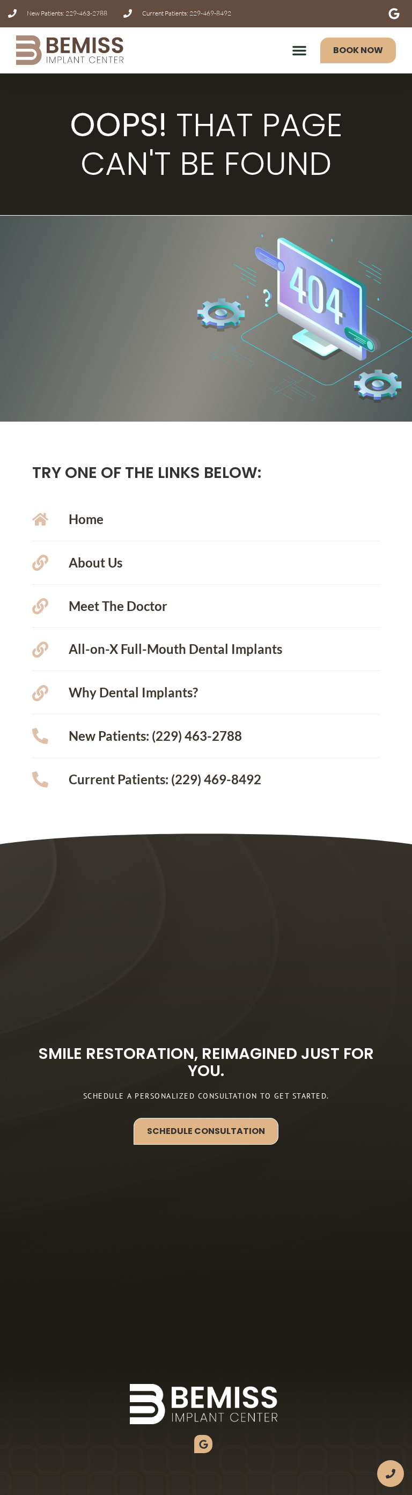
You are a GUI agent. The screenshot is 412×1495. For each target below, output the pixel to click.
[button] (299, 50)
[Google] (203, 1444)
